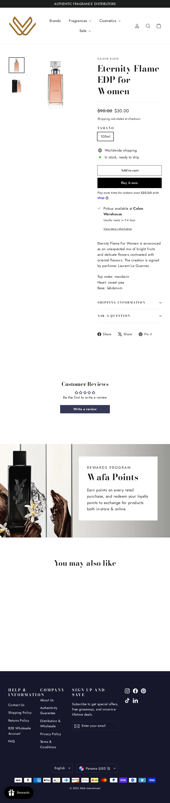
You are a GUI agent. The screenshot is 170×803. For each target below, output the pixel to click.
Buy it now (129, 182)
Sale (83, 30)
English (60, 768)
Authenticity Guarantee (48, 710)
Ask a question (114, 316)
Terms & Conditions (48, 744)
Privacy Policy (50, 734)
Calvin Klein (108, 59)
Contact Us (16, 705)
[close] (75, 777)
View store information (117, 229)
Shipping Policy (20, 712)
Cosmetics (108, 20)
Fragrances (78, 20)
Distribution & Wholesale (50, 723)
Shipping (103, 119)
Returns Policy (18, 720)
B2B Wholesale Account (19, 731)
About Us (46, 700)
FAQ (11, 741)
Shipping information (121, 302)
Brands (55, 20)
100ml (105, 136)
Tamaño (105, 128)
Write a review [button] (85, 409)
